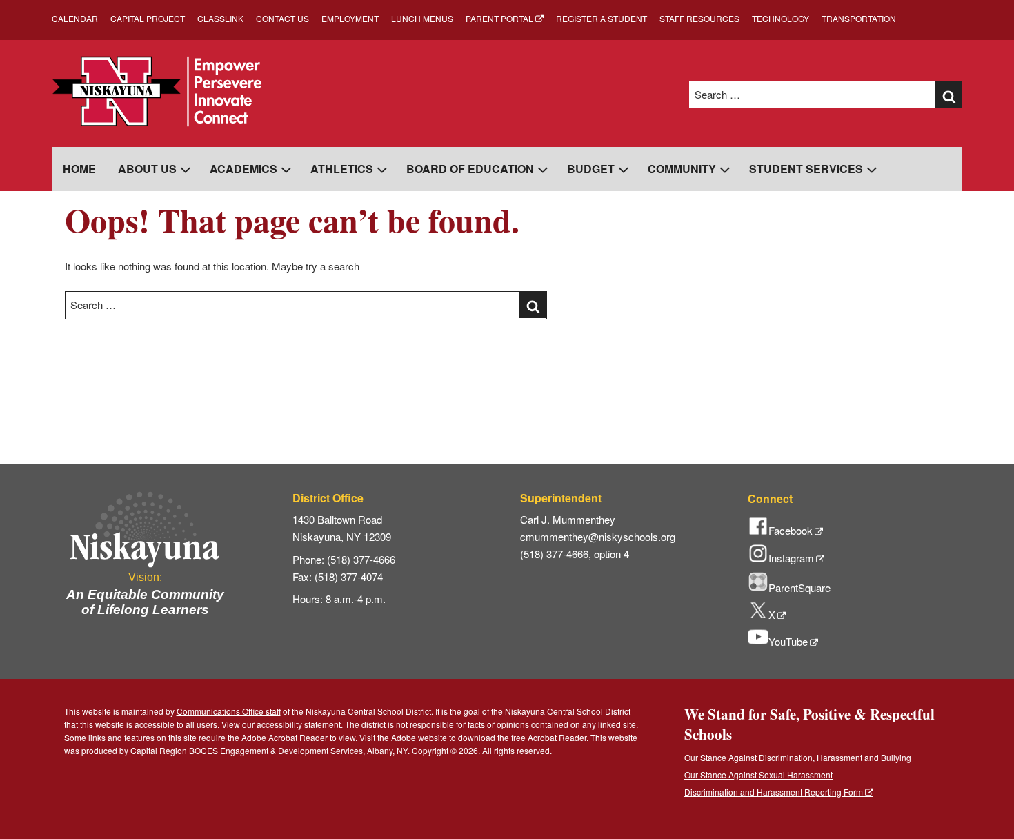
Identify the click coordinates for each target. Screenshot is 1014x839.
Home (79, 169)
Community (682, 169)
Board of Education (470, 169)
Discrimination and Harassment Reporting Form (773, 792)
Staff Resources (699, 18)
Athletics (341, 169)
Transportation (859, 18)
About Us (147, 169)
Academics (243, 169)
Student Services (806, 169)
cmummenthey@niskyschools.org (597, 536)
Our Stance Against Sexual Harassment (758, 774)
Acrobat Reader (557, 737)
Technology (780, 18)
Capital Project (147, 18)
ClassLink (220, 18)
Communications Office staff (229, 711)
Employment (350, 18)
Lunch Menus (422, 18)
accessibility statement (299, 724)
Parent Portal (499, 18)
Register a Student (601, 18)
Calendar (75, 18)
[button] (948, 95)
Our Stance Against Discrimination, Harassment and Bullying (797, 757)
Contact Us (282, 18)
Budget (591, 169)
